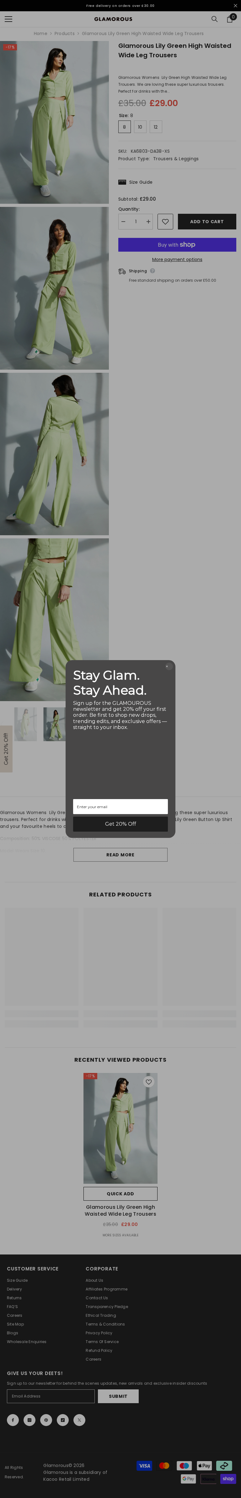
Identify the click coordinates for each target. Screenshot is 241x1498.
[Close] (169, 666)
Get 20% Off (120, 824)
